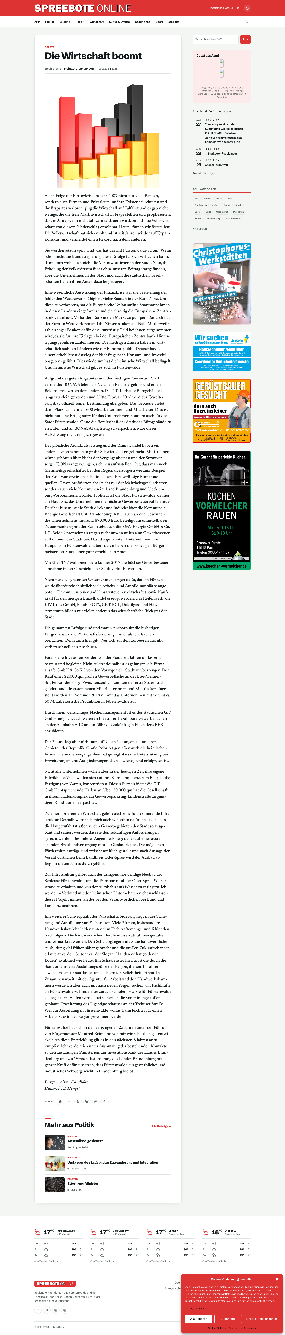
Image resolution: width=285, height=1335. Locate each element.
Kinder (198, 218)
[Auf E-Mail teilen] (96, 1101)
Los (245, 39)
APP (37, 21)
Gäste (197, 212)
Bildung (65, 21)
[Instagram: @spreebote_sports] (64, 1310)
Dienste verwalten (197, 1308)
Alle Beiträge (159, 1126)
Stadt (239, 205)
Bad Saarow (201, 205)
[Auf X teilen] (78, 1101)
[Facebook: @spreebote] (38, 1310)
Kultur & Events (119, 21)
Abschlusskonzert (216, 165)
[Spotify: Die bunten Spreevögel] (47, 1310)
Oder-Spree (222, 212)
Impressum (250, 1328)
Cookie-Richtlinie (217, 1328)
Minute (227, 205)
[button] (277, 1279)
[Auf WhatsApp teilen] (60, 1101)
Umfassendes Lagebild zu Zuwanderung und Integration (112, 1162)
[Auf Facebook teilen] (69, 1101)
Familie (50, 21)
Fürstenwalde (233, 218)
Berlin (219, 198)
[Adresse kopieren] (105, 1101)
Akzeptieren (198, 1319)
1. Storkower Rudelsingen (221, 153)
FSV (197, 198)
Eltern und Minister (82, 1183)
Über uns (180, 1282)
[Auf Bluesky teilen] (87, 1101)
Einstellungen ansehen (261, 1319)
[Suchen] (247, 21)
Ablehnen (228, 1319)
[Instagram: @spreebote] (56, 1310)
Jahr (230, 198)
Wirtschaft (97, 21)
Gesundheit (142, 21)
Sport (159, 21)
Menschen (238, 212)
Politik (80, 21)
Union (215, 205)
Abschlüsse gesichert (85, 1141)
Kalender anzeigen (204, 173)
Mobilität (174, 21)
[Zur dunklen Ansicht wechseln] (247, 8)
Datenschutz (235, 1328)
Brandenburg (213, 218)
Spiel (208, 212)
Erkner (207, 198)
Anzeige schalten (175, 1288)
